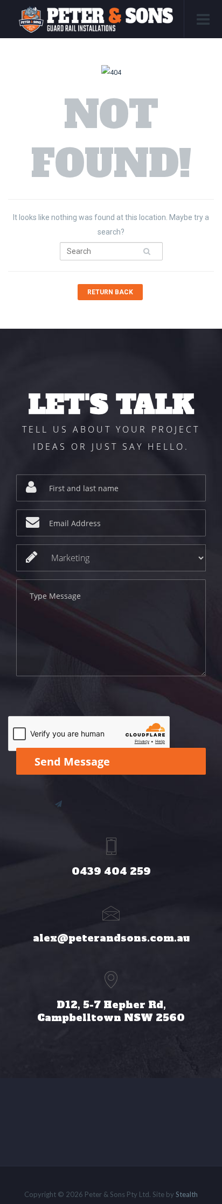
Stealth (187, 1194)
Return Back (110, 292)
